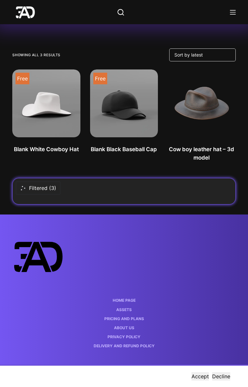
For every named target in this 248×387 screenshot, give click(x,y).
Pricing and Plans (124, 318)
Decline (221, 376)
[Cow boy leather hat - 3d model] (201, 103)
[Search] (121, 12)
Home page (124, 300)
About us (124, 327)
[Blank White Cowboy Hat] (46, 103)
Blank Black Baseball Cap (124, 149)
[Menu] (233, 12)
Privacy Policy (124, 336)
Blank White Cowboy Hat (46, 149)
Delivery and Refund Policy (124, 345)
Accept (200, 376)
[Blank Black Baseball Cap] (124, 103)
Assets (124, 309)
